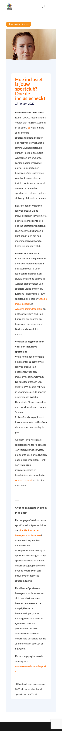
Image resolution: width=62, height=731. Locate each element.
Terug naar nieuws (18, 23)
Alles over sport (23, 479)
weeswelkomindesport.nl (29, 308)
